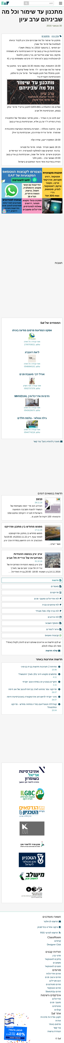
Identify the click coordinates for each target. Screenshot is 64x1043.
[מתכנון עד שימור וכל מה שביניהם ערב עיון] (32, 92)
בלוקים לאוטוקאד (53, 959)
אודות (58, 1020)
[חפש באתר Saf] (26, 3)
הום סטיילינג (55, 980)
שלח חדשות (51, 650)
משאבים (57, 962)
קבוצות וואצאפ (52, 635)
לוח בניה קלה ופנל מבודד (47, 611)
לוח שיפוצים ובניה (50, 604)
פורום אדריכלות (53, 973)
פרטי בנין (57, 955)
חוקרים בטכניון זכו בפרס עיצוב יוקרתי (39, 681)
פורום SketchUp (53, 991)
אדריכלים (56, 999)
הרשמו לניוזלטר (51, 921)
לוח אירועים (53, 617)
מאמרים (55, 586)
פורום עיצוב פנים (53, 977)
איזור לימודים (52, 629)
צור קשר (57, 1028)
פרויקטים (54, 592)
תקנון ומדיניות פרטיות (51, 1017)
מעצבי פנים (55, 1002)
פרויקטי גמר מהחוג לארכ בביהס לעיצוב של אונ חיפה (32, 689)
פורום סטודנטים (53, 984)
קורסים (57, 941)
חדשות (55, 580)
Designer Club (54, 944)
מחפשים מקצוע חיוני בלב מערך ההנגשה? (37, 674)
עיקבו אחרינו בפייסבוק (47, 927)
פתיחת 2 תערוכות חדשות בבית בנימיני (39, 666)
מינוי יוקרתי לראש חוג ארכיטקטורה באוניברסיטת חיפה (32, 696)
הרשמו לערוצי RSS (49, 932)
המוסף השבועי (52, 623)
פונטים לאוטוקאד (53, 966)
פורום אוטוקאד (54, 988)
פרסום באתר (55, 1024)
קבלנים (57, 1009)
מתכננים (46, 36)
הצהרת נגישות (54, 1031)
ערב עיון (55, 36)
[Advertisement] (32, 237)
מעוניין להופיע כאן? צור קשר (46, 441)
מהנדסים (56, 1006)
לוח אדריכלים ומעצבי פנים (46, 598)
